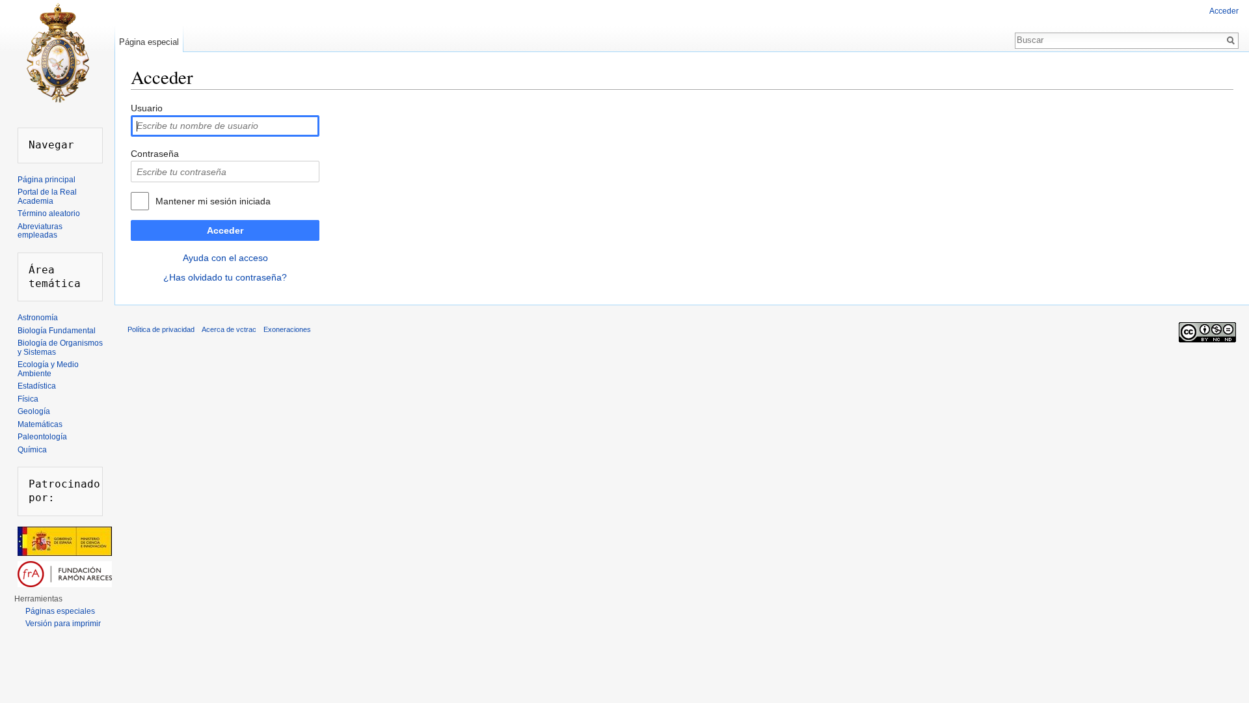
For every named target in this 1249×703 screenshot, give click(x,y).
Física (28, 399)
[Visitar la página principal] (57, 52)
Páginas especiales (60, 611)
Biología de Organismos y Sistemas (60, 347)
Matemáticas (40, 424)
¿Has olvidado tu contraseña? (225, 277)
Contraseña (155, 153)
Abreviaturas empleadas (40, 231)
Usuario (147, 108)
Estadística (37, 386)
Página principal (46, 179)
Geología (34, 411)
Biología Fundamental (57, 330)
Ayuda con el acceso (225, 258)
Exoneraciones (287, 329)
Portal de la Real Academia (47, 196)
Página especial (149, 42)
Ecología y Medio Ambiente (48, 369)
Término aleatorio (49, 213)
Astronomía (38, 317)
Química (32, 449)
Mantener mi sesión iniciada (213, 201)
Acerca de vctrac (229, 329)
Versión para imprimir (63, 623)
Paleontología (42, 436)
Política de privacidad (161, 329)
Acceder (225, 230)
